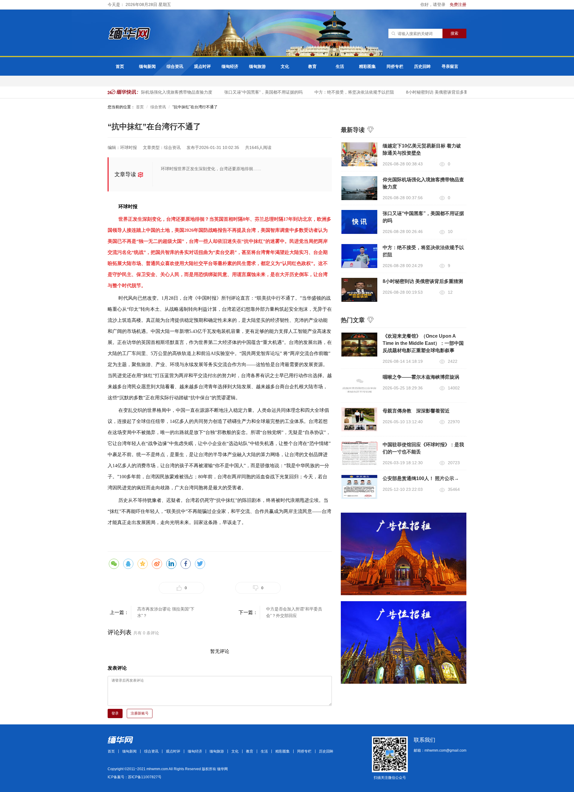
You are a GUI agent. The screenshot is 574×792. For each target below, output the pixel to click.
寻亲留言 (450, 66)
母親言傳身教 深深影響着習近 (416, 410)
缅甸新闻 (147, 66)
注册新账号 (140, 713)
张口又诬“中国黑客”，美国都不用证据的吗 (256, 92)
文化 (285, 66)
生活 (340, 66)
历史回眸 (422, 66)
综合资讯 (175, 66)
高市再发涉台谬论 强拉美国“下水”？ (165, 612)
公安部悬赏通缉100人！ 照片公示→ (421, 478)
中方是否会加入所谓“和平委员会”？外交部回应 (294, 612)
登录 (115, 713)
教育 (312, 66)
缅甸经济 (230, 66)
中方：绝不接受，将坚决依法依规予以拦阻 (347, 92)
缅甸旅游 (257, 66)
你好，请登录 (433, 4)
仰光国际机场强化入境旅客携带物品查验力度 (163, 92)
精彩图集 (367, 66)
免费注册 (458, 4)
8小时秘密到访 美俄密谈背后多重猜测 (434, 92)
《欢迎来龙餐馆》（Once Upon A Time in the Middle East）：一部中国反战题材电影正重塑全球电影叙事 (423, 343)
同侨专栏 (395, 66)
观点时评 (202, 66)
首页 (120, 66)
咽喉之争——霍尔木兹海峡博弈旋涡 (421, 377)
